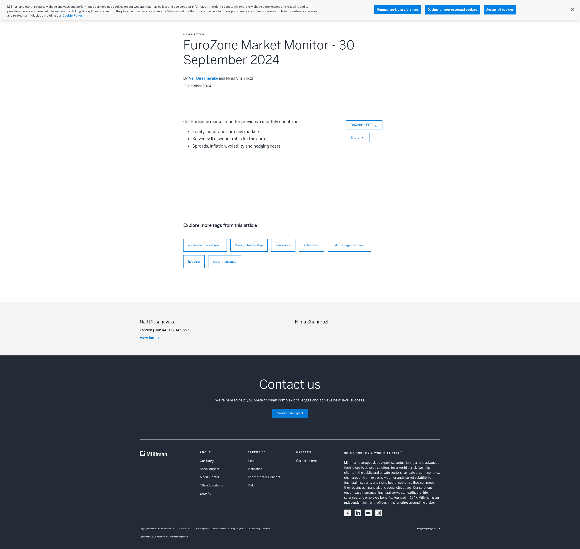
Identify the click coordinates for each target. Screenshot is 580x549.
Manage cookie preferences (397, 10)
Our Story (207, 461)
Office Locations (211, 485)
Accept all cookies (500, 10)
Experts (205, 493)
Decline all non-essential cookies (452, 10)
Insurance (255, 469)
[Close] (573, 10)
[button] (347, 513)
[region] (290, 10)
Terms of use (185, 528)
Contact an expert (290, 413)
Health (252, 461)
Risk (251, 485)
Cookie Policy (72, 15)
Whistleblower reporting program (228, 528)
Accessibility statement (259, 528)
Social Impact (209, 469)
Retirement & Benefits (264, 477)
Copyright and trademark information (157, 528)
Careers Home (307, 461)
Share (355, 138)
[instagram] (378, 513)
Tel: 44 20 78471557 (172, 330)
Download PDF (361, 125)
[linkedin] (358, 513)
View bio (147, 337)
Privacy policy (202, 528)
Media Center (210, 477)
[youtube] (368, 513)
